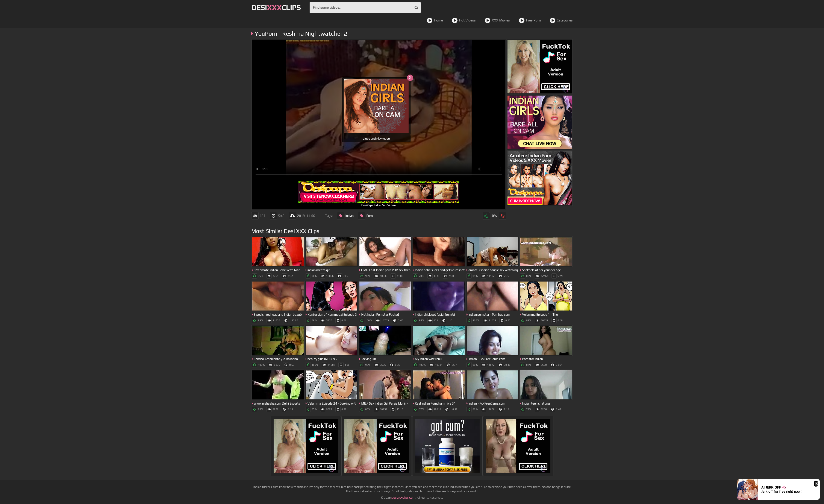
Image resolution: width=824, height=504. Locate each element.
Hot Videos (467, 20)
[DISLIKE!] (502, 215)
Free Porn (533, 20)
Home (438, 20)
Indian (349, 216)
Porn (369, 216)
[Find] (416, 7)
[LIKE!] (486, 215)
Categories (565, 20)
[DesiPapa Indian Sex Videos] (539, 178)
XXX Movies (501, 20)
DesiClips (276, 7)
